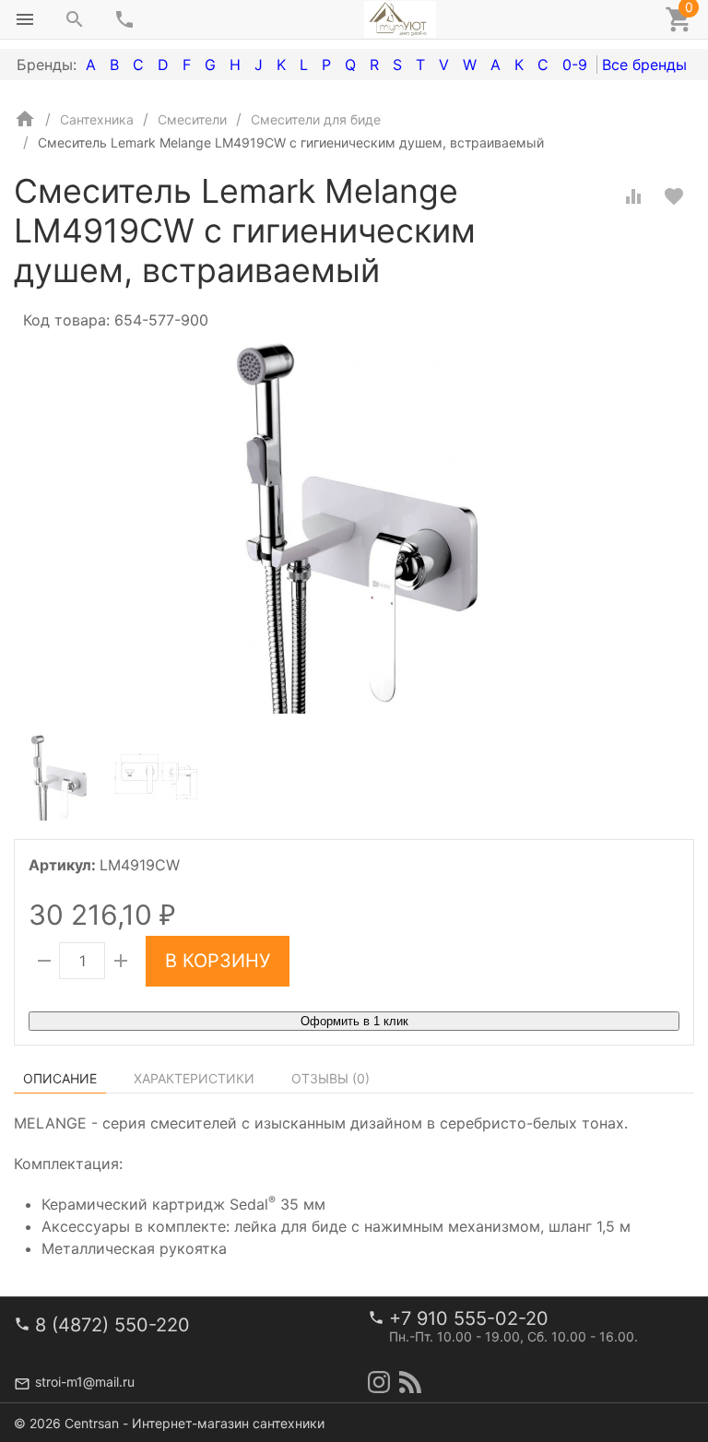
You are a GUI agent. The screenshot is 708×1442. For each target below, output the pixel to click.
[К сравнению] (633, 196)
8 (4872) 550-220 (112, 1325)
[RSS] (410, 1382)
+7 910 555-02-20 (469, 1318)
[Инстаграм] (379, 1382)
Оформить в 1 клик (354, 1021)
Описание (60, 1078)
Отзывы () (330, 1078)
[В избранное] (674, 196)
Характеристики (194, 1078)
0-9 (574, 64)
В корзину (217, 961)
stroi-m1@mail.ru (85, 1381)
